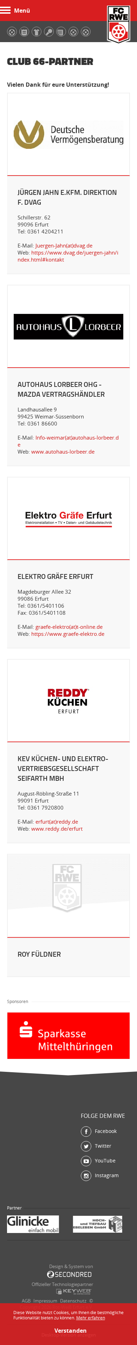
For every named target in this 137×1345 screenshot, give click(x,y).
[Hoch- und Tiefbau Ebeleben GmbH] (38, 1225)
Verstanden (68, 1330)
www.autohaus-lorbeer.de (62, 451)
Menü (22, 10)
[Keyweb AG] (73, 1291)
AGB (26, 1301)
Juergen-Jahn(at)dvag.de (63, 245)
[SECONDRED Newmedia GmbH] (69, 1274)
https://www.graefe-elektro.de (67, 633)
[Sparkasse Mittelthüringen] (101, 1225)
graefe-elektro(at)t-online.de (69, 626)
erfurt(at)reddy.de (56, 821)
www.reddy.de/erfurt (57, 828)
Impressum (45, 1301)
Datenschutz (73, 1301)
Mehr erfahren (90, 1318)
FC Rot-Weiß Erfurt (118, 25)
